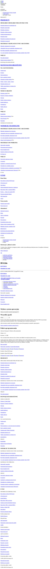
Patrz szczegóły (4, 344)
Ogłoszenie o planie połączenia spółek (8, 522)
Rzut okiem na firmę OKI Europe (7, 180)
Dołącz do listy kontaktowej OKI (7, 224)
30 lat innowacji (4, 183)
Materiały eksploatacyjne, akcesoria (8, 46)
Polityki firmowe (4, 516)
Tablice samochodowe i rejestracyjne (8, 86)
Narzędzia (3, 120)
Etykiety (2, 72)
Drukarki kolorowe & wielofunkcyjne (8, 25)
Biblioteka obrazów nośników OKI (8, 226)
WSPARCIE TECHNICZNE (10, 126)
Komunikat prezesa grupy (6, 222)
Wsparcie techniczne (7, 256)
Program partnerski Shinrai (6, 194)
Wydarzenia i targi (4, 540)
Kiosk (2, 109)
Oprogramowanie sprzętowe (6, 147)
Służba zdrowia (4, 106)
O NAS (3, 175)
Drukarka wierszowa (5, 30)
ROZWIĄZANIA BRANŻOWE (11, 65)
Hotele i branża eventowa (6, 100)
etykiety (2, 423)
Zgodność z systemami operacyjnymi (8, 163)
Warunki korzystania (5, 551)
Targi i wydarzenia (4, 215)
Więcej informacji (4, 250)
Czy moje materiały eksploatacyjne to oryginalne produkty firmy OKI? (15, 52)
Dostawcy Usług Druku (5, 401)
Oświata (2, 97)
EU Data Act (3, 154)
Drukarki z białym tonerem (6, 32)
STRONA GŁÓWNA (7, 255)
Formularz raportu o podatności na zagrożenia (10, 168)
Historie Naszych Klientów (6, 443)
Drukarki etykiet (4, 36)
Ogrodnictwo (3, 104)
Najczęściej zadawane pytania (7, 159)
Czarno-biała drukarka (7, 258)
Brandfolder (3, 114)
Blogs (2, 213)
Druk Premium (4, 118)
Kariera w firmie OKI (5, 507)
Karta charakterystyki (5, 149)
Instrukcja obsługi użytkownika (7, 151)
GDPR (2, 525)
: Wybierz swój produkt (10, 278)
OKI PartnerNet (4, 196)
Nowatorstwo (3, 219)
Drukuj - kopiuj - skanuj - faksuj (7, 81)
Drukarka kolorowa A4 (5, 83)
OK (1, 252)
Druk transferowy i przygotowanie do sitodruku (10, 425)
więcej (2, 198)
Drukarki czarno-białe (5, 27)
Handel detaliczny (4, 102)
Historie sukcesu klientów (6, 60)
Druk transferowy (4, 75)
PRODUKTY (5, 20)
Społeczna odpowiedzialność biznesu (8, 502)
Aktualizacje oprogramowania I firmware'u (9, 170)
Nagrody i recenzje (4, 542)
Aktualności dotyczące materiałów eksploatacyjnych (11, 48)
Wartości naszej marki (5, 203)
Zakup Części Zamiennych (6, 140)
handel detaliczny (4, 410)
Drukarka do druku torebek (6, 79)
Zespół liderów (4, 498)
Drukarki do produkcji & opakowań (8, 38)
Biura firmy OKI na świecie (6, 500)
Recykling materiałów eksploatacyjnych (9, 50)
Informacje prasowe (5, 210)
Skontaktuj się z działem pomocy (7, 165)
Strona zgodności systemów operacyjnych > (10, 325)
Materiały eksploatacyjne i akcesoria (8, 131)
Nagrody (2, 217)
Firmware (5, 286)
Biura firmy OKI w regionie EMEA (8, 189)
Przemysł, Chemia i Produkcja (7, 95)
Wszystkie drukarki (4, 57)
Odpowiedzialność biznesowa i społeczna (9, 187)
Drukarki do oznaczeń (5, 41)
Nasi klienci (3, 185)
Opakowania (3, 70)
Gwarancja (3, 161)
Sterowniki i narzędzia (5, 145)
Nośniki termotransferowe (6, 34)
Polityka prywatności (5, 554)
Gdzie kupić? (6, 13)
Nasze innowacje (4, 205)
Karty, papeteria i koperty (6, 77)
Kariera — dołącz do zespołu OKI (8, 191)
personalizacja (3, 88)
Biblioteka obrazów (5, 545)
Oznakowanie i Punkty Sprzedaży (8, 430)
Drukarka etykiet (4, 93)
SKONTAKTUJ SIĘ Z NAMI (9, 12)
